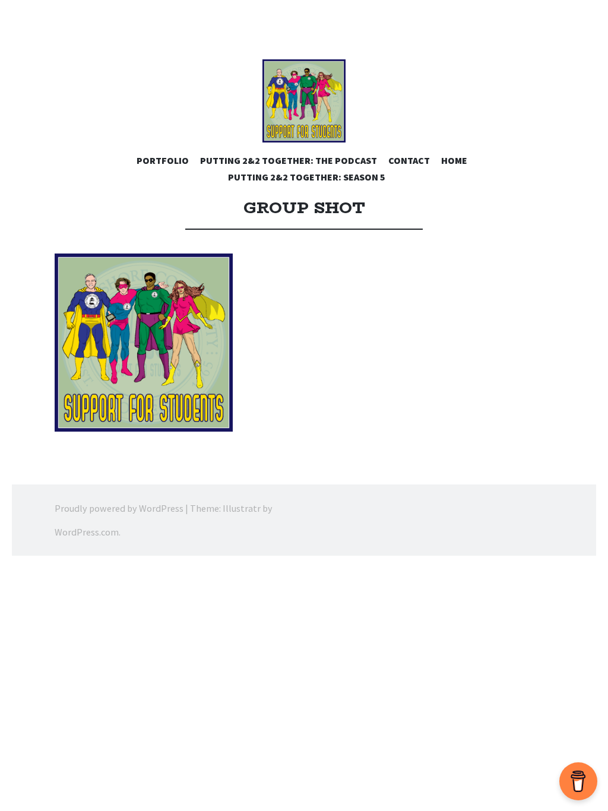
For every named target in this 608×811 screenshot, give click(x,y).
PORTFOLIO (163, 160)
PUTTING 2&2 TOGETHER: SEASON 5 (306, 177)
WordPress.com (87, 532)
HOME (454, 160)
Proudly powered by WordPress (119, 508)
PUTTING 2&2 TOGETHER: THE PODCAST (288, 160)
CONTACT (409, 160)
